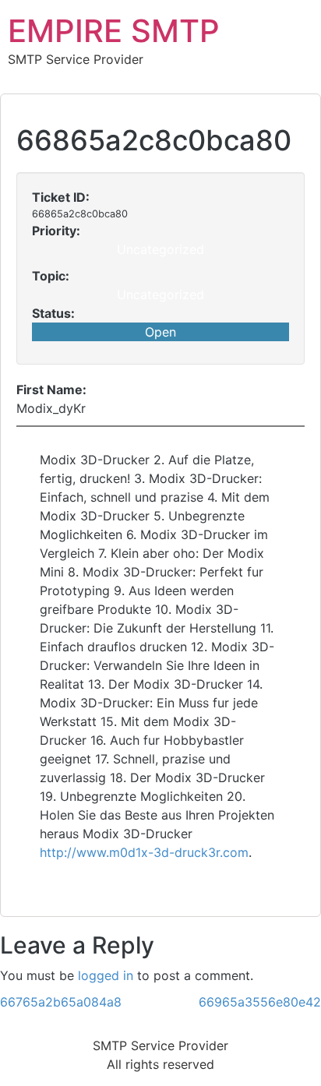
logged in (105, 975)
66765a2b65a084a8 (61, 1002)
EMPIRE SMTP (114, 31)
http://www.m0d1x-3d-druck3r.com (144, 852)
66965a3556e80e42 (260, 1002)
